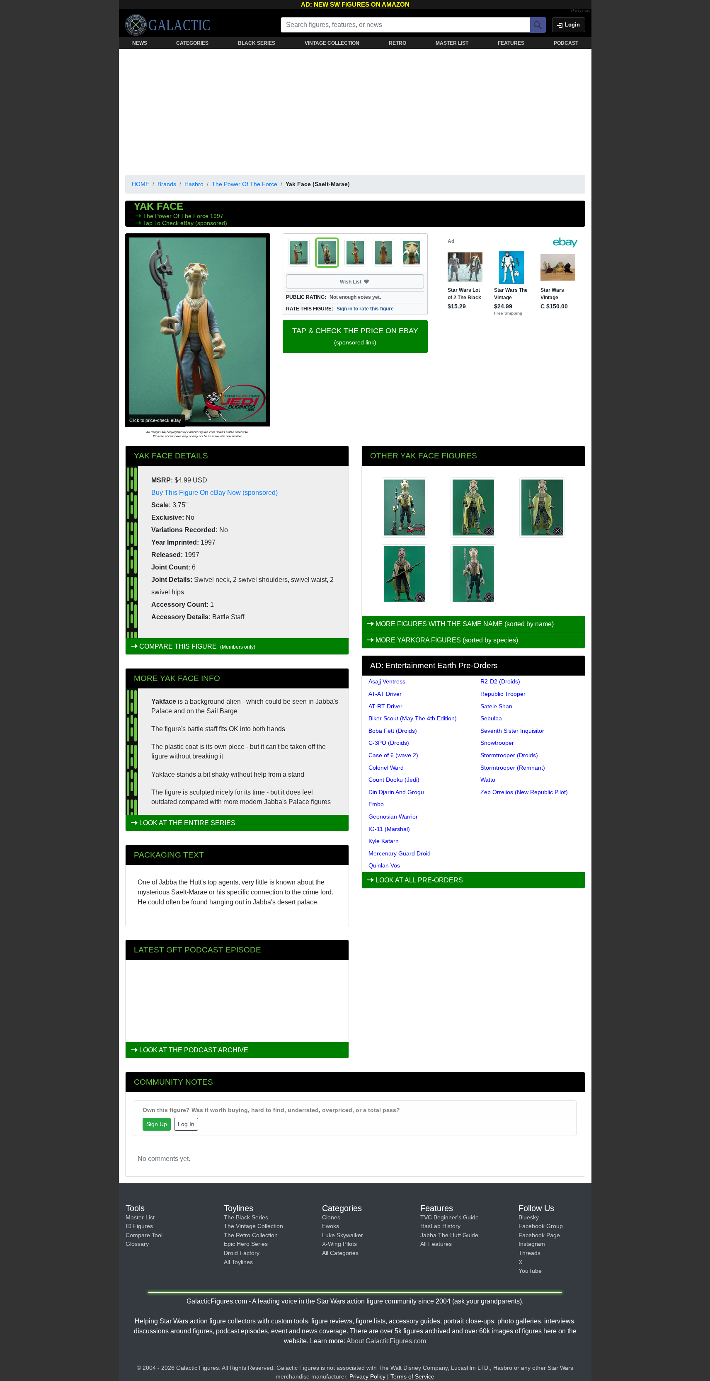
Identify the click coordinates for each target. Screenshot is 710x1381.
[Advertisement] (355, 110)
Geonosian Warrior (393, 816)
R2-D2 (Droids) (500, 681)
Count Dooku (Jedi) (393, 779)
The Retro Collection (251, 1235)
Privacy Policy (367, 1376)
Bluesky (529, 1217)
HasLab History (440, 1226)
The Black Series (246, 1217)
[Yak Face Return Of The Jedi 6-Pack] (473, 574)
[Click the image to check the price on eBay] (197, 329)
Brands (167, 184)
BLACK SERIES (256, 43)
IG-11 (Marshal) (389, 829)
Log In (186, 1124)
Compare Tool (144, 1235)
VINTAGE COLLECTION (332, 43)
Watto (487, 779)
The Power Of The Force (244, 184)
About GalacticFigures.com (386, 1341)
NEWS (139, 43)
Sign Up (156, 1124)
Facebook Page (539, 1235)
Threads (529, 1253)
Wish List (366, 281)
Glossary (137, 1243)
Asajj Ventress (386, 681)
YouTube (530, 1270)
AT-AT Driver (385, 693)
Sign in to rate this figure (365, 309)
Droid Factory (241, 1253)
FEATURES (511, 43)
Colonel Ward (386, 767)
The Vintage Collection (253, 1226)
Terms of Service (412, 1376)
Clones (331, 1217)
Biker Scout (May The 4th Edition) (412, 718)
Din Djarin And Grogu (396, 792)
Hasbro (194, 184)
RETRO (397, 43)
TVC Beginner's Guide (449, 1217)
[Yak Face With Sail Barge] (542, 507)
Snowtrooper (497, 742)
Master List (140, 1217)
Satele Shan (496, 706)
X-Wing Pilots (339, 1243)
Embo (376, 804)
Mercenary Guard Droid (399, 853)
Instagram (532, 1243)
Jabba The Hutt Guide (449, 1235)
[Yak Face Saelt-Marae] (404, 507)
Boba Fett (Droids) (392, 730)
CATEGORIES (192, 43)
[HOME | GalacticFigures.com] (169, 25)
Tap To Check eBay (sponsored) (185, 223)
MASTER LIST (452, 43)
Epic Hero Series (246, 1243)
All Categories (340, 1253)
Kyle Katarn (383, 841)
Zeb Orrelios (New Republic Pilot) (524, 792)
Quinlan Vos (384, 865)
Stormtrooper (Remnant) (512, 767)
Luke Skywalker (342, 1235)
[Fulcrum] (580, 10)
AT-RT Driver (385, 706)
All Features (436, 1243)
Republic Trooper (503, 693)
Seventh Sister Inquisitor (512, 730)
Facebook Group (541, 1226)
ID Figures (139, 1226)
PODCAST (566, 43)
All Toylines (238, 1262)
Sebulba (491, 718)
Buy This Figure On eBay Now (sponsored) (214, 492)
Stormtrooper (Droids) (509, 755)
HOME (140, 184)
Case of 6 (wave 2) (393, 755)
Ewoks (330, 1226)
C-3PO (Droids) (388, 742)
